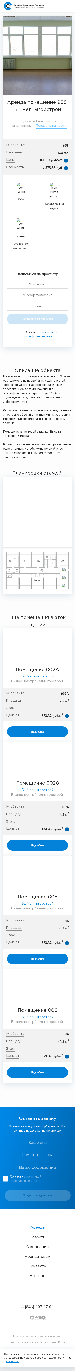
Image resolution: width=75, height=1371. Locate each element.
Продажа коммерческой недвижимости (37, 1336)
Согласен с (41, 334)
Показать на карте (51, 125)
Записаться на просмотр (37, 318)
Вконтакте (38, 1327)
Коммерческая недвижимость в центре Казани (37, 1342)
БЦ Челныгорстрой (37, 676)
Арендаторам (37, 1256)
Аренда (37, 1227)
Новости (37, 1237)
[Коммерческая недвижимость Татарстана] (27, 6)
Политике (12, 1361)
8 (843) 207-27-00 (37, 1306)
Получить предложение (37, 1195)
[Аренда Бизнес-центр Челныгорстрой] (37, 55)
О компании (37, 1247)
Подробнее (37, 731)
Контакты (37, 1266)
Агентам (38, 1276)
